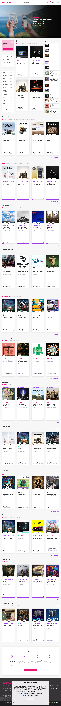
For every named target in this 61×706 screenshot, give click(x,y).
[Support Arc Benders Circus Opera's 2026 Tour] (52, 482)
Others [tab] (23, 296)
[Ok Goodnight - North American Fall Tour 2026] (23, 217)
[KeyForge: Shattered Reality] (8, 482)
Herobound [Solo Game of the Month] (37, 317)
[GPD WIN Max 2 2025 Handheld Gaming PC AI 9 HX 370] (23, 128)
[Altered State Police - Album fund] (38, 217)
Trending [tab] (4, 428)
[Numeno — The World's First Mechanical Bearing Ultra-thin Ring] (38, 482)
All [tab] (16, 43)
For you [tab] (3, 163)
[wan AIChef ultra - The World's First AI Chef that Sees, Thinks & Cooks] (22, 52)
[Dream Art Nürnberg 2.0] (23, 261)
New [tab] (10, 384)
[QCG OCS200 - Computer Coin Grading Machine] (38, 172)
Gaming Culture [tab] (37, 43)
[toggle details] (28, 77)
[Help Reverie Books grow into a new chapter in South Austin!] (38, 261)
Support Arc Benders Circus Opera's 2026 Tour (52, 494)
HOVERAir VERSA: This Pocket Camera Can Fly (7, 184)
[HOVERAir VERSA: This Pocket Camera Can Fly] (8, 172)
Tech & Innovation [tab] (22, 43)
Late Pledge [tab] (20, 163)
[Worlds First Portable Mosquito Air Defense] (38, 128)
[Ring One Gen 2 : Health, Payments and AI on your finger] (36, 52)
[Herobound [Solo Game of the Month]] (38, 305)
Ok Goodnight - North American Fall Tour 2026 (23, 229)
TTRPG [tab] (13, 296)
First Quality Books (38, 360)
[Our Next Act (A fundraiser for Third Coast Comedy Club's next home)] (8, 217)
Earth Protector (51, 360)
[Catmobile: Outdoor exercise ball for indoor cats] (23, 482)
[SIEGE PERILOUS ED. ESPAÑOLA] (8, 394)
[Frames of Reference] (52, 217)
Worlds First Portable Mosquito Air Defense (37, 140)
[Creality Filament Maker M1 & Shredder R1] (8, 128)
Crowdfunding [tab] (14, 163)
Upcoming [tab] (8, 163)
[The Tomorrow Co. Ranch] (8, 261)
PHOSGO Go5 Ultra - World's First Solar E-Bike (38, 406)
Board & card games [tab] (6, 296)
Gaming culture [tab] (31, 119)
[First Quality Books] (38, 349)
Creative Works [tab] (30, 43)
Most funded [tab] (9, 428)
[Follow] (4, 356)
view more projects (38, 113)
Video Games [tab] (18, 296)
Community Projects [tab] (24, 119)
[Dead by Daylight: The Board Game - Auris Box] (23, 305)
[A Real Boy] (8, 349)
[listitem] (8, 72)
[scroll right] (42, 44)
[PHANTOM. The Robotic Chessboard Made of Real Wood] (52, 128)
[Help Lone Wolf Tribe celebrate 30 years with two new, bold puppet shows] (52, 394)
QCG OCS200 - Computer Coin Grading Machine (37, 184)
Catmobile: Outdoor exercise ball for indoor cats (23, 494)
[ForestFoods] (52, 261)
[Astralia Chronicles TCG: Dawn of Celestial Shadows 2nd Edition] (52, 305)
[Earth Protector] (52, 349)
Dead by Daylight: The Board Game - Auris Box (22, 317)
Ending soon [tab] (26, 163)
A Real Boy (6, 360)
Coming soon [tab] (5, 384)
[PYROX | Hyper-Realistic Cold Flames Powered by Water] (36, 86)
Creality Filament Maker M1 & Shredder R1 (7, 140)
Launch (7, 49)
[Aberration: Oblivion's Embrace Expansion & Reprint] (8, 305)
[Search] (23, 2)
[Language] (47, 2)
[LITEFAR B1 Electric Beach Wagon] (22, 86)
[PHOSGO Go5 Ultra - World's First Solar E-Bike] (38, 394)
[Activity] (50, 2)
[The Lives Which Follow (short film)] (23, 394)
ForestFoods (50, 271)
